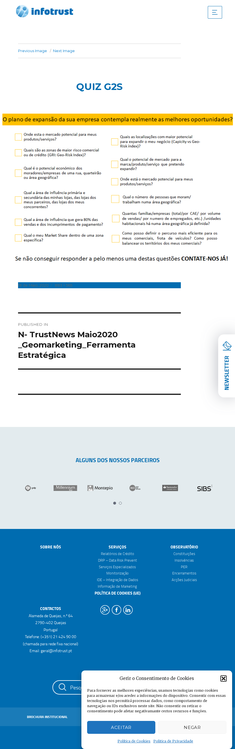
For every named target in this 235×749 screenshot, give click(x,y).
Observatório (184, 547)
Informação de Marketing (117, 586)
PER (184, 566)
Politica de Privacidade (173, 741)
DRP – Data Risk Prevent (117, 560)
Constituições (184, 553)
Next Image (64, 50)
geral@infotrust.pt (56, 650)
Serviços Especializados (117, 566)
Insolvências (184, 560)
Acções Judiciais (184, 579)
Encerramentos (184, 573)
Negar (192, 727)
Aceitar (121, 727)
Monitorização (117, 573)
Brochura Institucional (47, 716)
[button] (223, 678)
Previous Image (32, 50)
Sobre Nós (50, 547)
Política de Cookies (133, 741)
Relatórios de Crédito (117, 553)
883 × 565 (63, 285)
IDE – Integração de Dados (117, 579)
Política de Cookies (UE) (117, 593)
